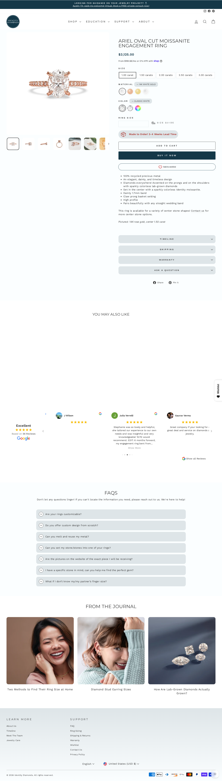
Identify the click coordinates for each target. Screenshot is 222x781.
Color (134, 101)
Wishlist (74, 745)
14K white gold (122, 91)
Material (137, 84)
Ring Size (126, 118)
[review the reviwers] (93, 414)
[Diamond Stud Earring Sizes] (111, 650)
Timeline (167, 239)
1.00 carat (127, 75)
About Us (11, 726)
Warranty (167, 260)
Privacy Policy (77, 754)
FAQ (72, 726)
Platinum (146, 91)
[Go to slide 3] (124, 454)
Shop (73, 21)
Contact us (197, 210)
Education (96, 21)
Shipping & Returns (80, 735)
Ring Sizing (76, 731)
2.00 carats (166, 75)
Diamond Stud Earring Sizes (111, 689)
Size (121, 68)
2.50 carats (185, 75)
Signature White (130, 108)
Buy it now (167, 155)
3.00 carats (205, 75)
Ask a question (166, 270)
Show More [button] (127, 448)
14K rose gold (130, 91)
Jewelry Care (13, 740)
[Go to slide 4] (127, 454)
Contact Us (76, 749)
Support (122, 21)
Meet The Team (15, 735)
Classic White (122, 108)
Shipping (167, 249)
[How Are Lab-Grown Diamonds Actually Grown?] (181, 650)
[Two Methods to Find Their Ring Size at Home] (40, 650)
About (145, 21)
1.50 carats (146, 75)
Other (138, 108)
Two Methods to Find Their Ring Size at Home (40, 689)
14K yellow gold (138, 91)
